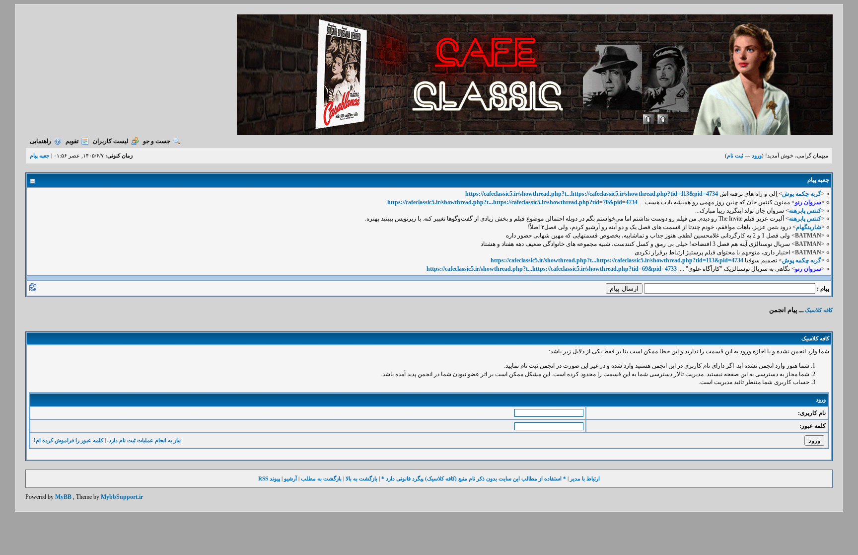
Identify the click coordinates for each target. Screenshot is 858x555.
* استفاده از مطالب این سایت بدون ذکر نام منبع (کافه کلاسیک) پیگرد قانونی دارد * (473, 478)
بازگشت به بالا (361, 478)
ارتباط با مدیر (585, 478)
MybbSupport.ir (122, 496)
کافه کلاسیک (819, 310)
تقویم (72, 141)
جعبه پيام (40, 156)
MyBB (63, 496)
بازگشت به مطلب (321, 478)
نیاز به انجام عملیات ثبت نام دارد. (144, 440)
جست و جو (156, 141)
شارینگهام (808, 227)
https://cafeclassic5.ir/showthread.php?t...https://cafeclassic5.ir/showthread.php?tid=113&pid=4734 (591, 193)
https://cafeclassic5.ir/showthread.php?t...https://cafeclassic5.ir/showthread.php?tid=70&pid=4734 (512, 202)
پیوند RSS (269, 478)
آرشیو (290, 478)
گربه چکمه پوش (801, 193)
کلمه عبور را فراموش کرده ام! (68, 440)
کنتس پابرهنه (805, 210)
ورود (757, 156)
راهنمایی (40, 141)
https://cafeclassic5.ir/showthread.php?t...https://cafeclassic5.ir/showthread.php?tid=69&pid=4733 (552, 268)
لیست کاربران (111, 141)
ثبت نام (735, 156)
